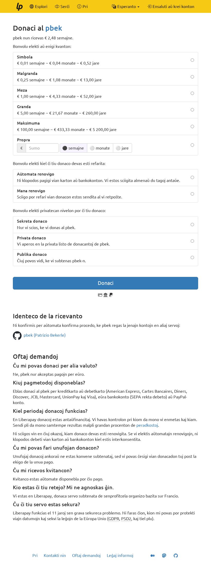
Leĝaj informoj (120, 555)
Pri (35, 555)
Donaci (105, 283)
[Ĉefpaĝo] (19, 6)
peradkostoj (147, 425)
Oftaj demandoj (86, 555)
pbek (53, 28)
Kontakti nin (55, 555)
